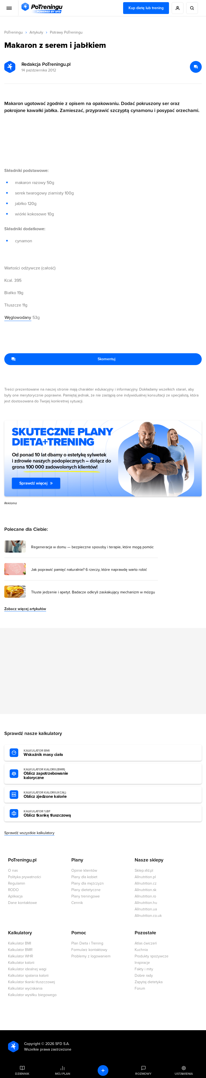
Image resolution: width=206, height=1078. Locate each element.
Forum (140, 988)
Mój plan (62, 1074)
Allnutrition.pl (145, 877)
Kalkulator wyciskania (25, 988)
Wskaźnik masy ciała (43, 753)
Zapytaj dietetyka (149, 982)
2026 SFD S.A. (57, 1043)
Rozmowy (143, 1074)
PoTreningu (13, 32)
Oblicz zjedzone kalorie (45, 795)
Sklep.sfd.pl (144, 870)
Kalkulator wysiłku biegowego (32, 995)
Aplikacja (15, 896)
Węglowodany (18, 317)
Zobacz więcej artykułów (25, 609)
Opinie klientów (84, 870)
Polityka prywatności (24, 877)
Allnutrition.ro (145, 896)
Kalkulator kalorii (21, 962)
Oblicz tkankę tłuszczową (47, 813)
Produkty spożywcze (151, 956)
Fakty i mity (144, 969)
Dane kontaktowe (22, 902)
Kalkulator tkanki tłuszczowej (31, 982)
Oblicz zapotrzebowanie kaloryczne (46, 773)
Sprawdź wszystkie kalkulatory (29, 833)
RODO (13, 890)
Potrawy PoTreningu (66, 32)
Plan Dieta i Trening (87, 943)
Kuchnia (141, 949)
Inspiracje (142, 962)
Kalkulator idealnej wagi (27, 969)
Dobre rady (144, 975)
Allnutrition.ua (146, 909)
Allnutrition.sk (145, 890)
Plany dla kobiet (84, 877)
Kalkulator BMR (20, 949)
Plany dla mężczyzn (87, 883)
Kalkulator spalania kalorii (28, 975)
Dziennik (22, 1074)
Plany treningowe (85, 896)
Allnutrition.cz (146, 883)
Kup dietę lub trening (146, 8)
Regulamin (16, 883)
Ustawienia (184, 1074)
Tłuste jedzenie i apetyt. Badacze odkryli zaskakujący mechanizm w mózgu (93, 592)
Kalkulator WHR (20, 956)
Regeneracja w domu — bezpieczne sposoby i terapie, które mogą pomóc (92, 547)
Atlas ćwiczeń (146, 943)
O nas (13, 870)
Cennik (77, 902)
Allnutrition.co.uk (148, 915)
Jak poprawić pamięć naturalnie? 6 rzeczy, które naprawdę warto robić (89, 570)
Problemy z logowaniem (91, 956)
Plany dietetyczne (86, 890)
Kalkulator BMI (19, 943)
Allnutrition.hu (146, 902)
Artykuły (36, 32)
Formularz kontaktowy (89, 949)
